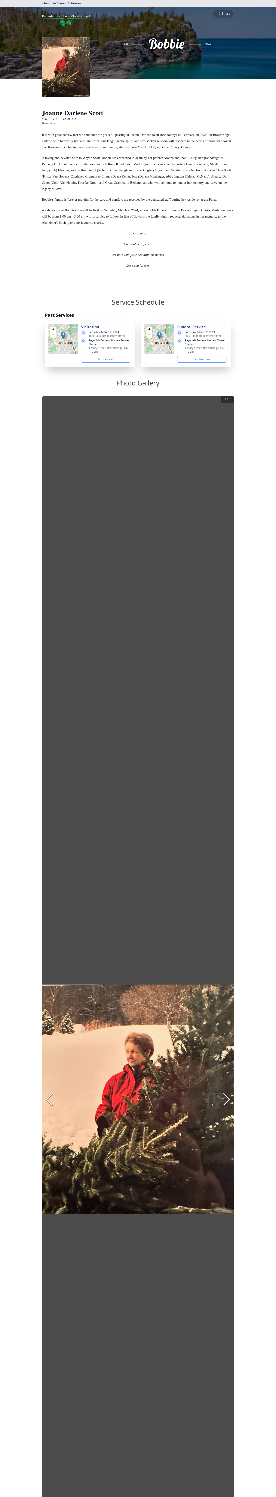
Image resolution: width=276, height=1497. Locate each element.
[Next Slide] (226, 1099)
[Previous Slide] (49, 1099)
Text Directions (106, 359)
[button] (63, 335)
